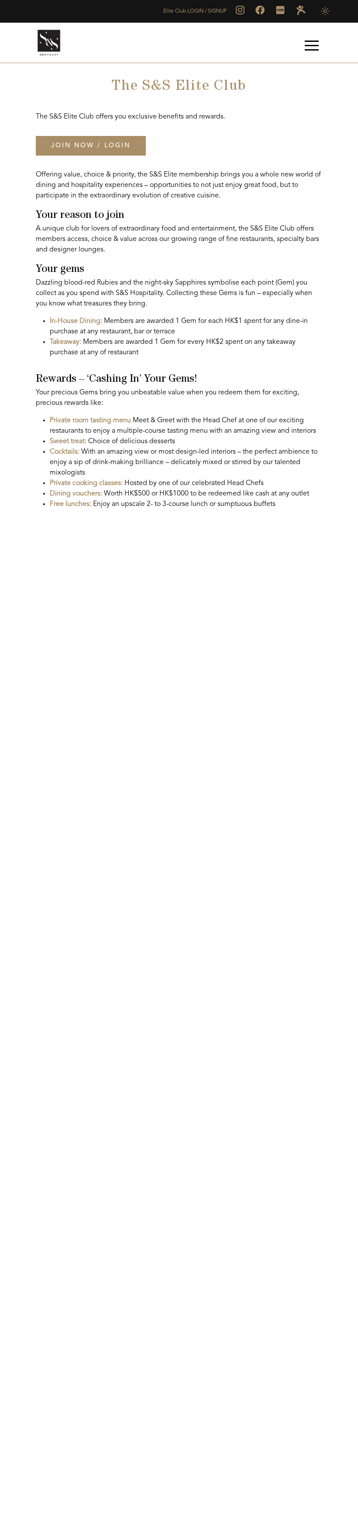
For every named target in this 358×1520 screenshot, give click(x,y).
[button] (311, 45)
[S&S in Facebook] (260, 10)
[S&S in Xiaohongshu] (280, 10)
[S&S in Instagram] (240, 10)
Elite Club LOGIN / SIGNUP (195, 11)
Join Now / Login (91, 145)
